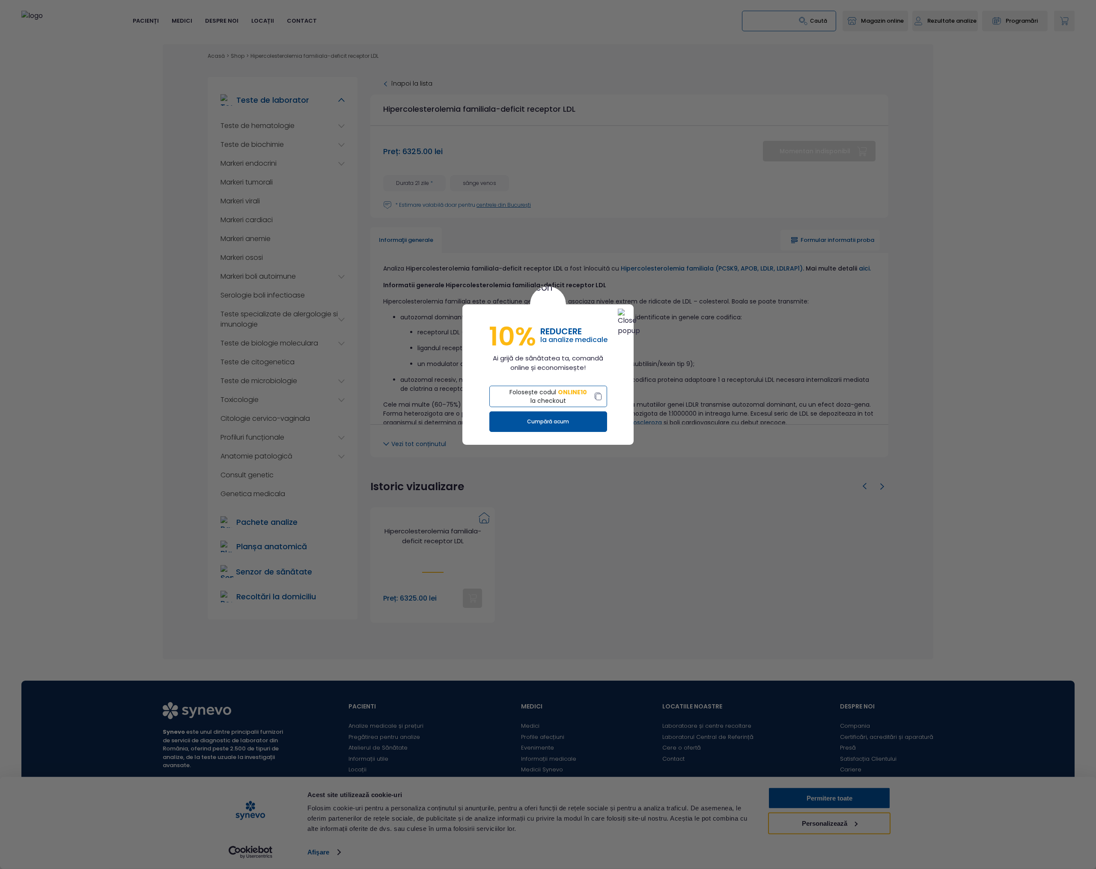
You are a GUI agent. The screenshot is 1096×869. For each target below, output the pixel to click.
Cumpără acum (548, 421)
